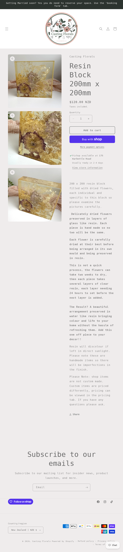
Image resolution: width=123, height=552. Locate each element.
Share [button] (76, 414)
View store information (87, 167)
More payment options (92, 147)
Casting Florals (41, 541)
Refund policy (86, 541)
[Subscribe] (86, 487)
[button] (6, 28)
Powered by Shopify (63, 541)
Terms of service (105, 544)
